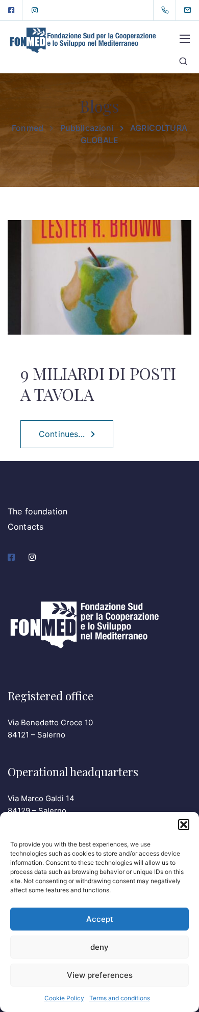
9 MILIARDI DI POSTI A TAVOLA (98, 383)
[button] (184, 824)
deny (99, 947)
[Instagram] (34, 10)
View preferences (100, 975)
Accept (99, 919)
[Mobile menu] (185, 39)
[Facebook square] (11, 10)
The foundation (37, 511)
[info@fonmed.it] (193, 10)
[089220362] (167, 10)
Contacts (25, 527)
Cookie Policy (64, 998)
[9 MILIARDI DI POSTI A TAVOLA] (99, 284)
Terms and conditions (119, 998)
